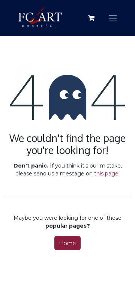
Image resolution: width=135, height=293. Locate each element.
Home (67, 243)
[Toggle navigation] (113, 17)
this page (106, 173)
